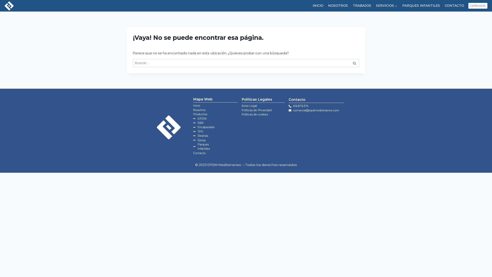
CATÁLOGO (477, 5)
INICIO (318, 6)
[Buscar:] (246, 63)
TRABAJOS (362, 6)
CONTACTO (454, 6)
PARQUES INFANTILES (421, 6)
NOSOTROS (338, 6)
